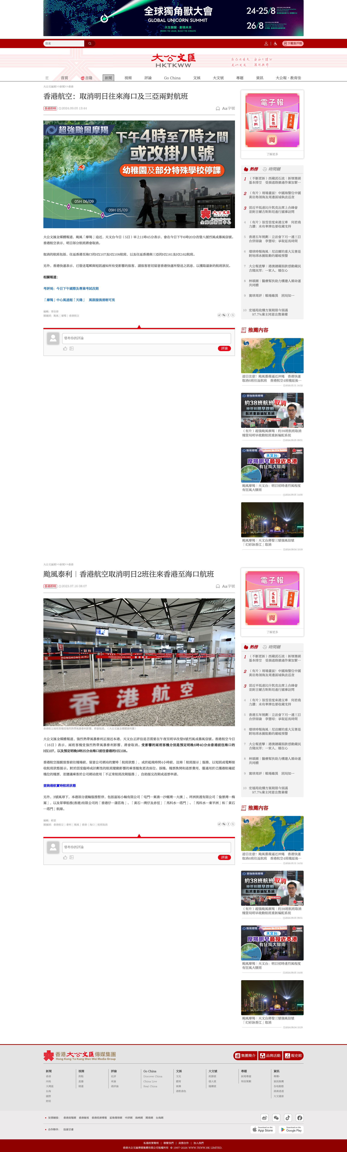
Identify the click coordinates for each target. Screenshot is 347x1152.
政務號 (212, 1076)
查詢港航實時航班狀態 (59, 786)
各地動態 (279, 1086)
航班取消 (102, 824)
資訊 (276, 1071)
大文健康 (279, 1096)
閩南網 (149, 1117)
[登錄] (266, 43)
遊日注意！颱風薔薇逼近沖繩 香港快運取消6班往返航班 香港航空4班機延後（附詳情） (271, 379)
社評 (113, 1076)
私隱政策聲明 (151, 1143)
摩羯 (63, 315)
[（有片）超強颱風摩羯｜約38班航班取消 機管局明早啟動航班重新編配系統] (272, 410)
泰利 (68, 824)
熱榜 (254, 169)
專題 (244, 1071)
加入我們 (199, 1143)
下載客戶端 (295, 43)
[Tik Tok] (288, 1118)
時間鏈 (274, 169)
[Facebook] (228, 315)
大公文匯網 (49, 86)
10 (245, 310)
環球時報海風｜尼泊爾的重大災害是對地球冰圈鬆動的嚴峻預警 (275, 254)
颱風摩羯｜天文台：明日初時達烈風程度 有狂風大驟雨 (272, 488)
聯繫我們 (169, 1143)
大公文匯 (173, 60)
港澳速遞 (279, 1091)
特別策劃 (246, 1081)
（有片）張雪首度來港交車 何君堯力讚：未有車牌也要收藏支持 (275, 224)
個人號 (212, 1081)
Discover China (152, 1076)
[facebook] (228, 824)
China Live (150, 1081)
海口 (92, 824)
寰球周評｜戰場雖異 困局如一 (271, 296)
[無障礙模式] (275, 43)
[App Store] (262, 1130)
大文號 (213, 1071)
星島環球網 (116, 1117)
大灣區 (49, 1086)
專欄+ (277, 1076)
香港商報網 (69, 1117)
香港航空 (74, 315)
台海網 (159, 1117)
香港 (70, 86)
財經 (48, 1101)
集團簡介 (248, 1056)
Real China (150, 1086)
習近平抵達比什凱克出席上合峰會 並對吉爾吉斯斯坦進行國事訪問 (275, 210)
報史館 (296, 1056)
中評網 (128, 1117)
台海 (48, 1091)
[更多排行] (246, 169)
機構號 (212, 1086)
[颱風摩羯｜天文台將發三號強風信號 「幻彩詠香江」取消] (272, 520)
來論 (113, 1081)
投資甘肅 (68, 1129)
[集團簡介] (237, 1055)
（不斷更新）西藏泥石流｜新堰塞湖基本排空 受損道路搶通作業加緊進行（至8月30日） (275, 181)
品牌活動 (273, 1056)
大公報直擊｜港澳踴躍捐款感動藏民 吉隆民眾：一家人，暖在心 (275, 268)
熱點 (80, 1076)
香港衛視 (84, 1117)
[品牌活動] (262, 1055)
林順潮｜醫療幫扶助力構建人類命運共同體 (275, 283)
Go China (149, 1071)
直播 (80, 1081)
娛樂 (178, 1086)
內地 (48, 1081)
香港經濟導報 (99, 1117)
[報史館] (287, 1055)
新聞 (62, 86)
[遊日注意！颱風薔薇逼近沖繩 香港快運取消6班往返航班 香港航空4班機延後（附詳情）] (272, 355)
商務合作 (184, 1143)
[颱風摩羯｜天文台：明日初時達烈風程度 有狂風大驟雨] (272, 465)
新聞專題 (246, 1076)
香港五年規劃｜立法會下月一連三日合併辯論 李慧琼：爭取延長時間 (275, 239)
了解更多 (272, 154)
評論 (224, 348)
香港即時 (50, 108)
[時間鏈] (265, 169)
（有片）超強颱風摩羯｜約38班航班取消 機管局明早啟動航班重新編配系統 (272, 433)
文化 (178, 1076)
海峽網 (139, 1117)
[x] (233, 315)
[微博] (219, 315)
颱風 (56, 315)
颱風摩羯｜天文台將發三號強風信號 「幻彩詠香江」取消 (269, 543)
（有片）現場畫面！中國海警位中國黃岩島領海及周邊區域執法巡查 (275, 195)
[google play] (291, 1130)
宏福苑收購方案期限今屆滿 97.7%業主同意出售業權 (268, 312)
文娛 (179, 1071)
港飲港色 (181, 1091)
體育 (178, 1081)
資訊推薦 (279, 1081)
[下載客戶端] (285, 43)
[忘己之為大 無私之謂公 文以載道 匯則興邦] (252, 62)
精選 (80, 1086)
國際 (48, 1096)
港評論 (115, 1086)
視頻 (81, 1071)
